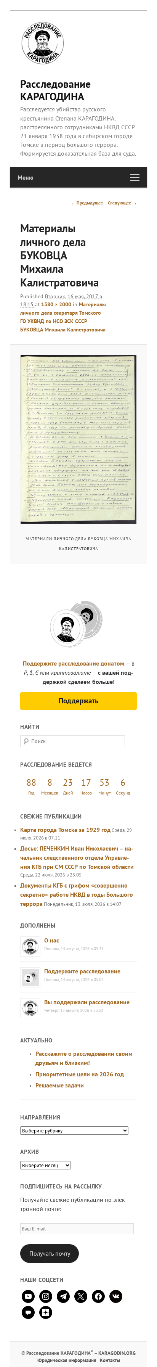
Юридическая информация (66, 1360)
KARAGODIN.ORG (117, 1353)
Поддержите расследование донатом (73, 663)
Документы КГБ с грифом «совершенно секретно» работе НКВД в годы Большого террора (76, 894)
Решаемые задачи (59, 1085)
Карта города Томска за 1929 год (65, 829)
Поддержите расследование (82, 971)
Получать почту (49, 1253)
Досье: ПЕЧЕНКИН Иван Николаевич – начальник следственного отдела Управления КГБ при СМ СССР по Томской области (77, 857)
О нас (51, 940)
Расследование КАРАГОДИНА (55, 90)
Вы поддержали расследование (87, 1002)
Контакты (110, 1360)
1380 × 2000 (56, 304)
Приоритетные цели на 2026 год (79, 1074)
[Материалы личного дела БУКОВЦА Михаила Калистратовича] (78, 439)
